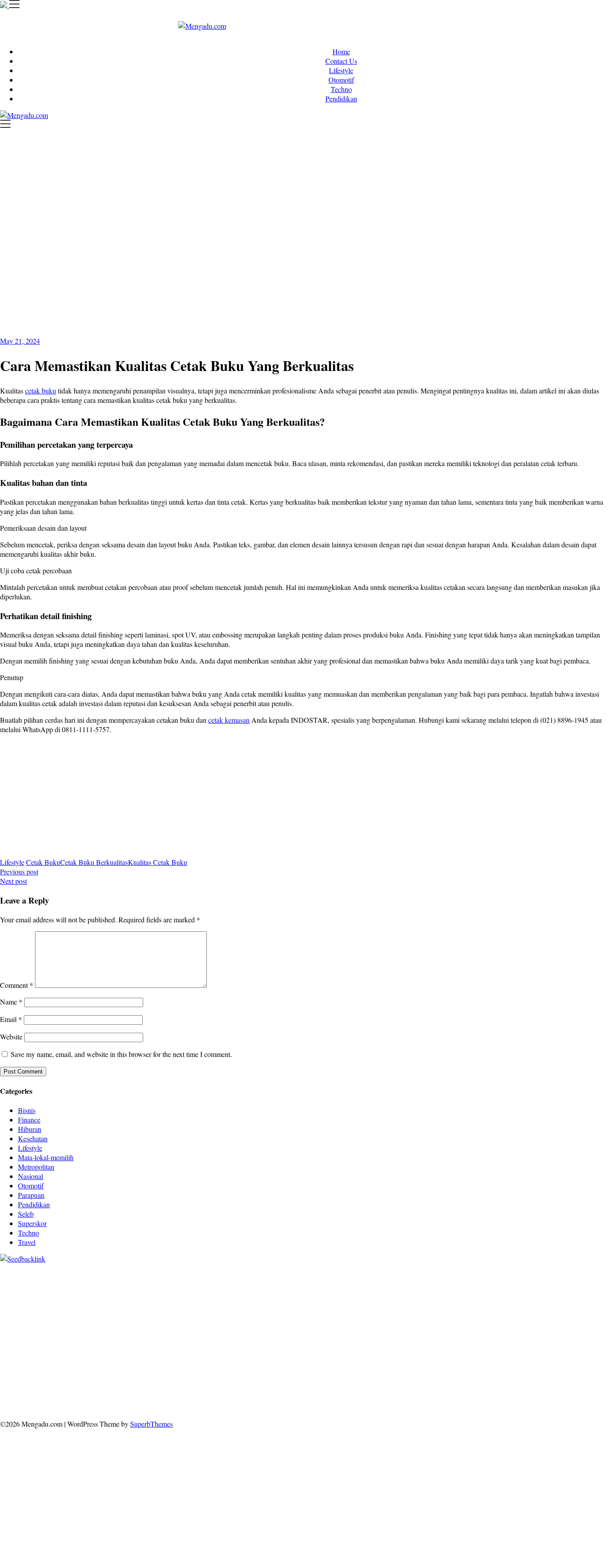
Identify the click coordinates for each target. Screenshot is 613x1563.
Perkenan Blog (232, 1407)
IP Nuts (160, 1341)
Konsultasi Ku (108, 1407)
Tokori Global (515, 1341)
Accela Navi (88, 1284)
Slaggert (68, 1303)
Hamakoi (318, 1303)
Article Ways (261, 1331)
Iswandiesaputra (496, 1360)
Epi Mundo (583, 1284)
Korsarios (459, 1331)
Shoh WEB (543, 1303)
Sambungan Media (59, 1407)
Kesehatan (33, 1138)
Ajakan (568, 1388)
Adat (34, 1388)
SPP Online (560, 1313)
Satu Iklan (166, 1379)
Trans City (155, 1360)
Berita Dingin (190, 1407)
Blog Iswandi (224, 1369)
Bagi (229, 1388)
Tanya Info (438, 1407)
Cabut (481, 1388)
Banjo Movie (87, 1350)
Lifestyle (341, 70)
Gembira (488, 1397)
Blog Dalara (527, 1284)
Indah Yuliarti (441, 1379)
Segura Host (205, 1322)
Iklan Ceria (83, 1294)
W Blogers (116, 1294)
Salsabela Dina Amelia (410, 1369)
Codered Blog (541, 1322)
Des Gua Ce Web (396, 1350)
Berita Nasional (545, 1369)
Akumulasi (124, 1388)
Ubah (185, 1397)
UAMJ (371, 1341)
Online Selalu (240, 1379)
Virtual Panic (443, 1303)
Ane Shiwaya (431, 1322)
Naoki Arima (274, 1350)
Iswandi (586, 1360)
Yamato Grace (153, 1294)
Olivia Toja (297, 1294)
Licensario (577, 1331)
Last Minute (491, 1331)
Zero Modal (17, 1284)
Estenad (292, 1303)
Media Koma (18, 1379)
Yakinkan (515, 1397)
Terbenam (344, 1388)
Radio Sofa (432, 1360)
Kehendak (585, 1397)
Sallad (149, 1313)
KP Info (212, 1303)
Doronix (250, 1275)
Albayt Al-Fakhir (374, 1284)
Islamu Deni (192, 1294)
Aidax (234, 1303)
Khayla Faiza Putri (547, 1360)
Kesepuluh (15, 1407)
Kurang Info (461, 1369)
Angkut (174, 1388)
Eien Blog (123, 1313)
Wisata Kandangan (310, 1369)
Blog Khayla (263, 1369)
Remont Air (237, 1350)
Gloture (531, 1313)
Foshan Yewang (546, 1275)
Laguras (457, 1313)
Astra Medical (87, 1341)
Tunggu (205, 1397)
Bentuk (436, 1388)
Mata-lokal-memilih (46, 1157)
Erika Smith (72, 1322)
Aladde (44, 1303)
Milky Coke (228, 1341)
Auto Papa (415, 1284)
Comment (16, 985)
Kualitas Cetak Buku (157, 862)
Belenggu (393, 1388)
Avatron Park (451, 1284)
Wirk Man (268, 1360)
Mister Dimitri (209, 1313)
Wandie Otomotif (178, 1369)
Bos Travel (64, 1360)
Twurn (556, 1284)
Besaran (401, 1397)
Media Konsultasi (396, 1407)
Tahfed (242, 1360)
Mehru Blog (228, 1294)
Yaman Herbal (437, 1341)
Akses (39, 1397)
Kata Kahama (19, 1294)
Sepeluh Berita (349, 1407)
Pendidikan (341, 98)
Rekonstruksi (249, 1313)
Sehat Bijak (504, 1379)
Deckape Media (559, 1341)
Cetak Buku (43, 862)
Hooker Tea (277, 1322)
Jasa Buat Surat (355, 1303)
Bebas (369, 1388)
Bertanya (535, 1379)
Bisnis (26, 1110)
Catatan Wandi (94, 1369)
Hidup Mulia (320, 1313)
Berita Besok (57, 1379)
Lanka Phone (217, 1275)
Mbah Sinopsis (484, 1294)
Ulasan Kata (252, 1397)
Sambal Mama (143, 1303)
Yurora (364, 1294)
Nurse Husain (483, 1303)
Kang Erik (186, 1360)
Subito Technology (414, 1275)
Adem (589, 1388)
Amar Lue (366, 1322)
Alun (65, 1388)
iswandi (461, 1360)
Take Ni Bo (52, 1284)
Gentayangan (290, 1397)
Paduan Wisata (282, 1379)
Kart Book (503, 1313)
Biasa (417, 1388)
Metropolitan (36, 1166)
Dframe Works (128, 1284)
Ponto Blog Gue (189, 1331)
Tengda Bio (241, 1322)
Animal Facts (341, 1341)
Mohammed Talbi (111, 1331)
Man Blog (299, 1360)
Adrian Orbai (34, 1322)
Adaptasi (12, 1388)
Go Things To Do (448, 1350)
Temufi (306, 1322)
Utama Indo (182, 1303)
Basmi (246, 1388)
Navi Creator (395, 1360)
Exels (478, 1313)
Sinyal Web (585, 1369)
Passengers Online (273, 1284)
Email (11, 1019)
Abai (50, 1388)
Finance (29, 1119)
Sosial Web (93, 1379)
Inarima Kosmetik (535, 1331)
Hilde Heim (167, 1284)
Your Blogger (130, 1379)
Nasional (30, 1176)
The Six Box (47, 1341)
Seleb (26, 1213)
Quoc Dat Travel (324, 1284)
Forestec (180, 1350)
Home (341, 51)
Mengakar (14, 1397)
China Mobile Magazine (374, 1313)
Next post (13, 881)
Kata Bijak (428, 1294)
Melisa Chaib (333, 1294)
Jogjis (515, 1294)
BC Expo (227, 1331)
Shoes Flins (68, 1331)
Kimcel (186, 1275)
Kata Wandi (54, 1369)
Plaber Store (588, 1275)
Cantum (503, 1388)
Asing (195, 1388)
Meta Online (393, 1294)
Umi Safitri (405, 1379)
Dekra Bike (297, 1331)
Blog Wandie (357, 1369)
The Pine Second (115, 1322)
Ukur (225, 1397)
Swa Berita (263, 1294)
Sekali (560, 1397)
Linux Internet (349, 1350)
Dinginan (344, 1397)
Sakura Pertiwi (326, 1379)
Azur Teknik (77, 1275)
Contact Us (341, 60)
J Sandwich (310, 1350)
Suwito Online (355, 1360)
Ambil (98, 1388)
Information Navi (541, 1350)
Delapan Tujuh (118, 1275)
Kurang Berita (501, 1369)
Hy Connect (262, 1303)
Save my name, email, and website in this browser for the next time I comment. (121, 1054)
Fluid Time (578, 1322)
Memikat (461, 1397)
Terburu (460, 1388)
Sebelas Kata (200, 1379)
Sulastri (514, 1303)
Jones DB (581, 1350)
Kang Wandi (135, 1369)
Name (11, 1001)
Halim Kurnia (368, 1379)
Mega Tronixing (164, 1322)
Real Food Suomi (390, 1331)
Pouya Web (469, 1322)
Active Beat (476, 1341)
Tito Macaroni (495, 1350)
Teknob (128, 1360)
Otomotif (341, 79)
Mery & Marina (85, 1313)
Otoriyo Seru (191, 1341)
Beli (304, 1388)
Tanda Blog (309, 1407)
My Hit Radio (101, 1303)
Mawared (429, 1331)
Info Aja (474, 1379)
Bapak (320, 1397)
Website (11, 1036)
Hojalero (49, 1313)
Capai (142, 1397)
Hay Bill (206, 1350)
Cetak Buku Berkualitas (94, 862)
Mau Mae (217, 1360)
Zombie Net (579, 1303)
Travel (26, 1242)
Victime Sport (128, 1341)
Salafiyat (53, 1294)
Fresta (565, 1294)
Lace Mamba (319, 1275)
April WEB (592, 1294)
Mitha (453, 1294)
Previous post (19, 871)
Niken (324, 1360)
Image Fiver (157, 1275)
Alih (80, 1388)
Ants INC (231, 1284)
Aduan (546, 1388)
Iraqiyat (11, 1331)
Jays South (540, 1294)
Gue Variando (301, 1341)
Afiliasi (560, 1379)
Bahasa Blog (273, 1407)
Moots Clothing (400, 1303)
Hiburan (29, 1129)
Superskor (32, 1223)
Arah (213, 1388)
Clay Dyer (151, 1350)
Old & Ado (263, 1341)
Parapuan (31, 1195)
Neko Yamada (502, 1275)
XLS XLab (399, 1341)
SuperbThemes (151, 1423)
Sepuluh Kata (149, 1407)
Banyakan (373, 1397)
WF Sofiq (173, 1313)
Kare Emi (397, 1322)
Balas (265, 1388)
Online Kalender (339, 1331)
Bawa (320, 1388)
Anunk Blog (39, 1275)
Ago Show (285, 1313)
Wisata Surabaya (24, 1360)
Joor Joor (151, 1331)
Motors (10, 1275)
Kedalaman (431, 1397)
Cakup (525, 1388)
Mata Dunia (98, 1360)
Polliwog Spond (362, 1275)
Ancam (151, 1388)
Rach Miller (427, 1313)
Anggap (61, 1397)
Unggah (164, 1397)
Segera (540, 1397)
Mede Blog (503, 1322)
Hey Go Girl (281, 1275)
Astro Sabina (490, 1284)
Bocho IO (121, 1350)
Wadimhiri (201, 1284)
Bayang (286, 1388)
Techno (341, 89)
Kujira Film (334, 1322)
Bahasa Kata (516, 1407)
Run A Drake (47, 1350)
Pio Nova (36, 1331)
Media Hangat (475, 1407)
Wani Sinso (16, 1303)
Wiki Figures (461, 1275)
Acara (580, 1379)
